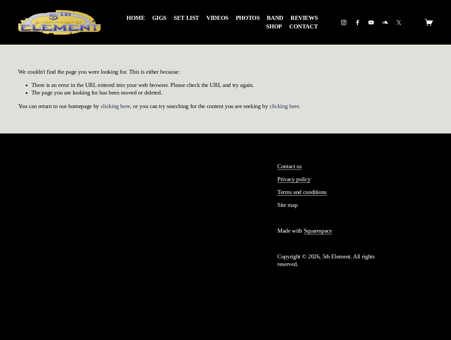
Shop (274, 26)
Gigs (159, 18)
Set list (186, 18)
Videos (217, 18)
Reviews (304, 18)
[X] (399, 22)
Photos (248, 18)
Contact (303, 26)
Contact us (289, 166)
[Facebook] (357, 22)
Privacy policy (293, 179)
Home (135, 18)
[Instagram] (343, 22)
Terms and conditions (302, 192)
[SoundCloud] (385, 22)
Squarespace (318, 230)
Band (275, 18)
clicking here (115, 106)
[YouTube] (371, 22)
